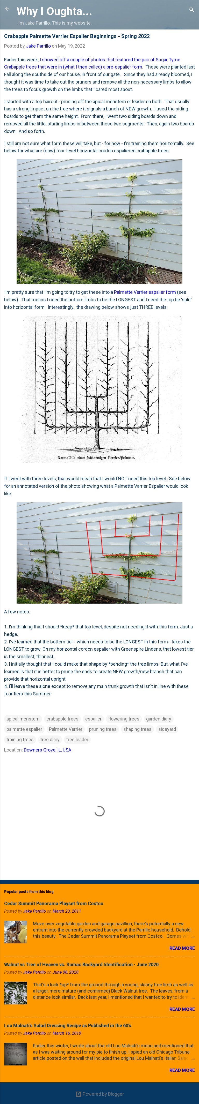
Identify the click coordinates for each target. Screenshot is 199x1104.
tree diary (50, 739)
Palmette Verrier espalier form (145, 292)
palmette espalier (24, 729)
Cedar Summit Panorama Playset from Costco (53, 903)
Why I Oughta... (54, 11)
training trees (20, 739)
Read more (182, 948)
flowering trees (123, 719)
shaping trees (137, 729)
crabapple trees (62, 719)
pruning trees (103, 729)
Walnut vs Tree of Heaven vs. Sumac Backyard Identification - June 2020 (81, 964)
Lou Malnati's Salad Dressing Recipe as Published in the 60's (67, 1025)
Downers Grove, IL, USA (47, 750)
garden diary (158, 719)
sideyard (167, 729)
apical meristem (23, 719)
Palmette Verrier (65, 729)
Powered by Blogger (103, 1094)
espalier (93, 719)
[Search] (192, 10)
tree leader (77, 739)
